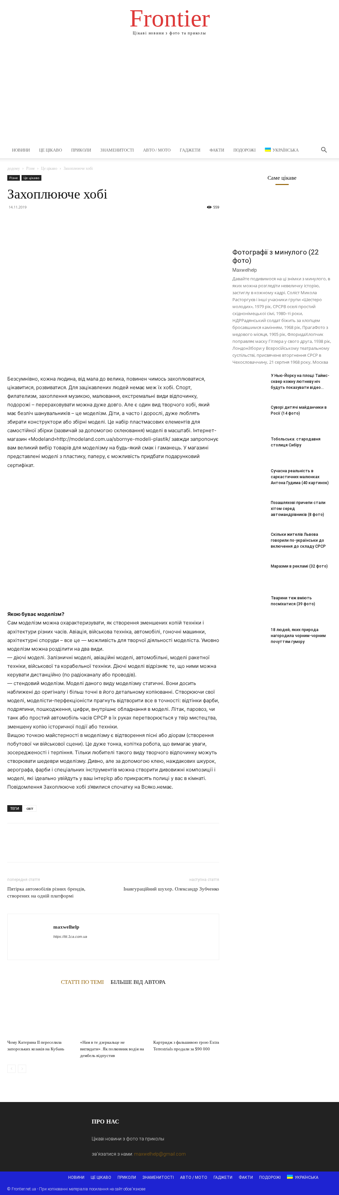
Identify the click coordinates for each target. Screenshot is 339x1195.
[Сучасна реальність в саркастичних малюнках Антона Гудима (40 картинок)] (249, 479)
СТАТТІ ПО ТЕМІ (82, 982)
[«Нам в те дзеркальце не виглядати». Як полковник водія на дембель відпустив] (113, 1014)
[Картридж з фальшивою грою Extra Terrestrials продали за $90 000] (186, 1014)
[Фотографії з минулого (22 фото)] (282, 219)
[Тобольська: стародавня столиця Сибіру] (249, 447)
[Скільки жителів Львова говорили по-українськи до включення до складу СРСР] (249, 543)
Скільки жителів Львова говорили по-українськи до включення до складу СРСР (298, 540)
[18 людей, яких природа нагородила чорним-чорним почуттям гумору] (249, 638)
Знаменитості (117, 150)
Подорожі (244, 150)
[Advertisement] (169, 92)
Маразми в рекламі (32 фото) (299, 566)
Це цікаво (50, 150)
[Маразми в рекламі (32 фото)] (249, 574)
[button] (324, 151)
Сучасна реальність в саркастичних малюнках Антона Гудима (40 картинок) (300, 477)
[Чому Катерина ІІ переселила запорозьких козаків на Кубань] (40, 1014)
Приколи (81, 150)
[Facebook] (14, 222)
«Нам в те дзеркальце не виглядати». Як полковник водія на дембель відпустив (112, 1049)
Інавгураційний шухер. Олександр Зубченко (171, 889)
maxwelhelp (66, 927)
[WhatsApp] (59, 222)
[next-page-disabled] (22, 1069)
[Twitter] (29, 222)
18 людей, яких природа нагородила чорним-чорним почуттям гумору (298, 635)
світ (29, 808)
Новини (21, 150)
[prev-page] (11, 1069)
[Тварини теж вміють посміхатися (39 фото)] (249, 606)
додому (13, 168)
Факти (217, 150)
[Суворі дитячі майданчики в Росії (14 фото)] (249, 416)
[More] (75, 222)
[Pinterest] (44, 222)
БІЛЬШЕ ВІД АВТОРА (138, 982)
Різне (30, 168)
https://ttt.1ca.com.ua (70, 937)
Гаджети (190, 150)
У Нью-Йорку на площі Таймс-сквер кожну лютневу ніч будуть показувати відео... (300, 381)
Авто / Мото (156, 150)
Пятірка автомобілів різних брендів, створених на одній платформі (46, 892)
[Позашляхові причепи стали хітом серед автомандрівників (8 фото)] (249, 511)
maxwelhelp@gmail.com (160, 1154)
